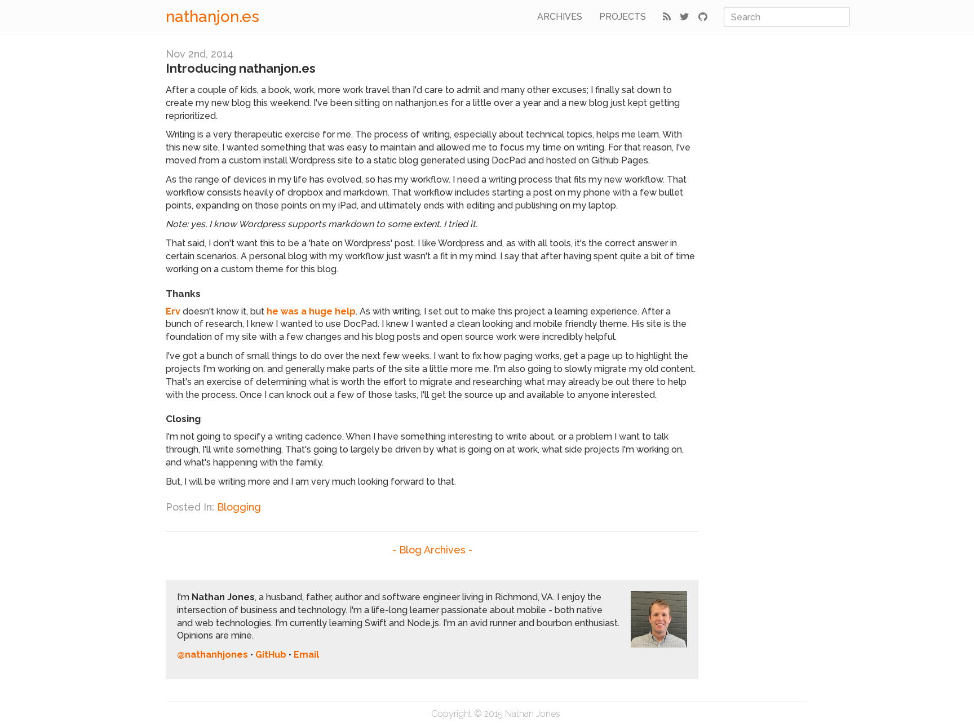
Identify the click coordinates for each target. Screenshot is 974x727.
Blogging (239, 507)
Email (306, 654)
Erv (173, 311)
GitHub (270, 654)
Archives (559, 16)
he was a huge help (311, 311)
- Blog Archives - (432, 550)
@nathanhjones (212, 654)
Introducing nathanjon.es (241, 68)
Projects (622, 16)
